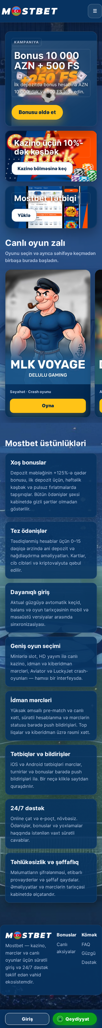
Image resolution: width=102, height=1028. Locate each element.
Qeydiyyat (74, 1019)
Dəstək (89, 962)
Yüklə (24, 215)
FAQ (86, 944)
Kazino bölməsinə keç (42, 168)
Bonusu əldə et (37, 112)
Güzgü (88, 953)
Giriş (27, 1019)
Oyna (48, 405)
